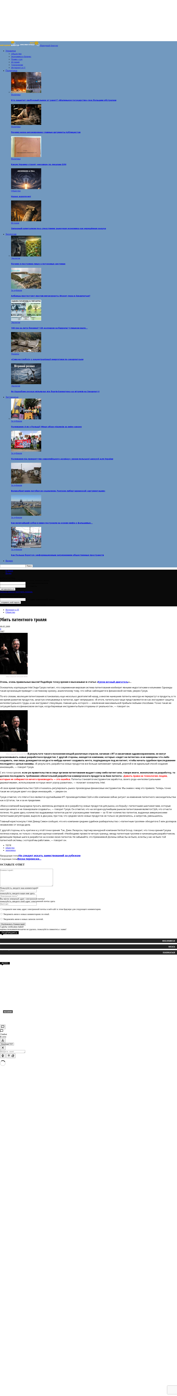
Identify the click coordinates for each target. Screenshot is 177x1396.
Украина (11, 50)
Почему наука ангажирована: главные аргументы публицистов (45, 132)
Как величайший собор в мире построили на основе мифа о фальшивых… (52, 522)
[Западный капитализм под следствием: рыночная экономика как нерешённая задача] (26, 220)
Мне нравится (168, 941)
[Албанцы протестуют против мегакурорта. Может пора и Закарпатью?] (26, 288)
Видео (9, 560)
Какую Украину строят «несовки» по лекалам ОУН (38, 164)
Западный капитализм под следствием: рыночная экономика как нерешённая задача (58, 228)
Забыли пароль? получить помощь (16, 592)
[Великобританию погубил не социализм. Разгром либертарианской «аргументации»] (26, 483)
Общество (16, 53)
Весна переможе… (29, 858)
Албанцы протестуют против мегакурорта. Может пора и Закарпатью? (50, 295)
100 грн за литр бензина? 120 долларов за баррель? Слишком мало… (49, 327)
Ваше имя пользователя (37, 583)
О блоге (9, 571)
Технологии (17, 64)
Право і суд (16, 59)
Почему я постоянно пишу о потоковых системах (38, 263)
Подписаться (169, 952)
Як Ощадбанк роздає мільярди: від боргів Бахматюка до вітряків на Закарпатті (55, 391)
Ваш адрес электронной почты (40, 599)
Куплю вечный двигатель (113, 681)
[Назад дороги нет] (26, 188)
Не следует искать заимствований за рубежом (49, 855)
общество (10, 848)
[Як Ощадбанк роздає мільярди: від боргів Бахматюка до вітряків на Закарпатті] (26, 383)
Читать (171, 946)
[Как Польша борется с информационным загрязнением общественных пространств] (26, 547)
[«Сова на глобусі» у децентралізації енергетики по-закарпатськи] (26, 351)
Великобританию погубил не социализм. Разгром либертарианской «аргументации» (58, 490)
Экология (11, 234)
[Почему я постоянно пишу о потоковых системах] (26, 256)
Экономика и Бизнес (21, 56)
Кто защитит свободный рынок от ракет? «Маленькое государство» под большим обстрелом (63, 100)
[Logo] (10, 45)
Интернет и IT (18, 67)
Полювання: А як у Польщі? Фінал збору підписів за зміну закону (46, 426)
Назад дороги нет (21, 196)
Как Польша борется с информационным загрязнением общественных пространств (57, 555)
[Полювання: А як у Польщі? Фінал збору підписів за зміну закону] (26, 418)
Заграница (12, 397)
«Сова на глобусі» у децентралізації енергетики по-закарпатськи (47, 359)
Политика (11, 70)
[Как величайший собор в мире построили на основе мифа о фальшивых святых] (26, 515)
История (15, 62)
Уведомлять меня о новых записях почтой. (23, 919)
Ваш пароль (31, 586)
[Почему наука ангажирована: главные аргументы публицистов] (26, 124)
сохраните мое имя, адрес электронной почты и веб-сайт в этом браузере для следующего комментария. (52, 909)
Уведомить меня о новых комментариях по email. (26, 914)
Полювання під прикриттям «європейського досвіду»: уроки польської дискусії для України (62, 458)
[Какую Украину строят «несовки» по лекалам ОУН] (26, 156)
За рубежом (16, 290)
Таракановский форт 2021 (20, 1016)
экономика (11, 850)
